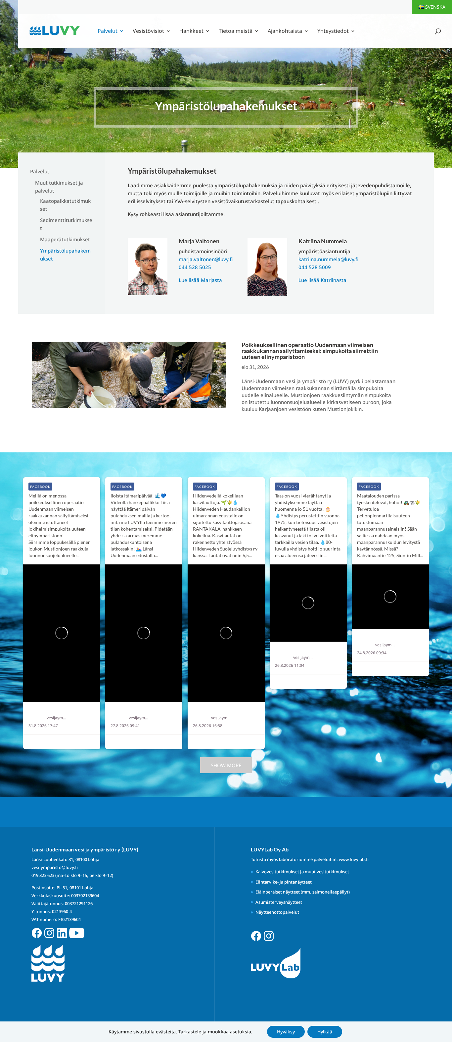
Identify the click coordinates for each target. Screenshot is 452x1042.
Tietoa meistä (235, 31)
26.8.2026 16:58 (207, 725)
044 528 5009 (314, 267)
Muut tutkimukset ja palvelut (59, 186)
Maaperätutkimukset (65, 239)
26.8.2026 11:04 (289, 665)
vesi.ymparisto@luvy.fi (54, 867)
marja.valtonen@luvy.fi (206, 259)
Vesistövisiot (148, 31)
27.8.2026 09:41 (125, 725)
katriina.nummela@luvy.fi (328, 259)
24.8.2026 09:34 (371, 653)
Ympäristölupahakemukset (65, 254)
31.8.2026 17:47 (43, 725)
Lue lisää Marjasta (200, 280)
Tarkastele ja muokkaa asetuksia (214, 1032)
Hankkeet (191, 31)
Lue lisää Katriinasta (322, 280)
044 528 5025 (195, 267)
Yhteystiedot (333, 31)
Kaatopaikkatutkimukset (65, 205)
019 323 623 (42, 875)
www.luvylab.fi (354, 859)
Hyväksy (286, 1031)
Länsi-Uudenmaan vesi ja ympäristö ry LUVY (71, 711)
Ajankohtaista (285, 31)
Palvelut (107, 31)
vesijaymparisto (57, 718)
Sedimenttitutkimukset (66, 224)
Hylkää (324, 1031)
